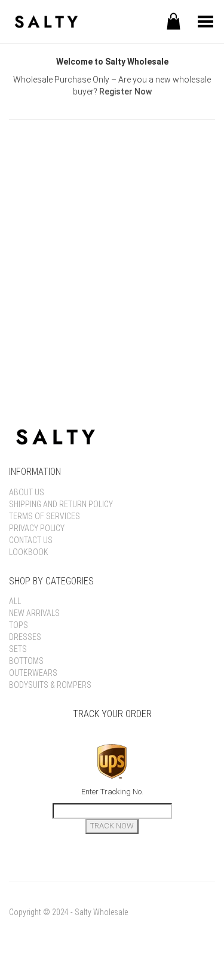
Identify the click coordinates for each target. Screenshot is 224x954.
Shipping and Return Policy (61, 504)
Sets (18, 649)
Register (165, 298)
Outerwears (33, 673)
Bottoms (26, 661)
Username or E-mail (51, 155)
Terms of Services (44, 516)
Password (30, 209)
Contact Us (31, 540)
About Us (26, 492)
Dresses (25, 637)
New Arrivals (34, 613)
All (15, 601)
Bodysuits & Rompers (50, 685)
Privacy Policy (37, 528)
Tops (18, 625)
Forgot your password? (112, 334)
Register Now (125, 91)
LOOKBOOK (28, 552)
